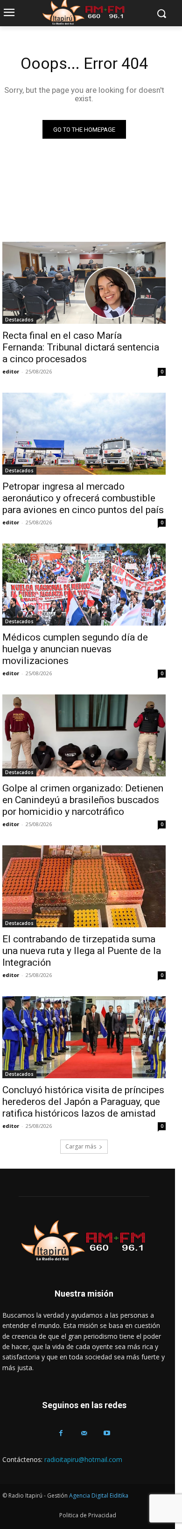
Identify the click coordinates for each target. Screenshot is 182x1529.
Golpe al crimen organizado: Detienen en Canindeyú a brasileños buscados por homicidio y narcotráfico (82, 800)
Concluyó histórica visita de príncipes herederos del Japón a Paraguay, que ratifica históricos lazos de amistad (83, 1101)
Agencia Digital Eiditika (98, 1495)
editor (10, 371)
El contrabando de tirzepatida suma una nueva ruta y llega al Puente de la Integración (81, 950)
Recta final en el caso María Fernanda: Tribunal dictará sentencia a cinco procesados (80, 347)
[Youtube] (107, 1433)
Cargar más (80, 1146)
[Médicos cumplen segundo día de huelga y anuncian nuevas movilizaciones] (84, 585)
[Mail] (84, 1433)
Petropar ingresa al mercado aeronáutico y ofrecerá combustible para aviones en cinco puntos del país (83, 498)
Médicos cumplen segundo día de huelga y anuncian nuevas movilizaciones (75, 649)
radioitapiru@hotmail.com (83, 1459)
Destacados (19, 319)
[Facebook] (61, 1433)
